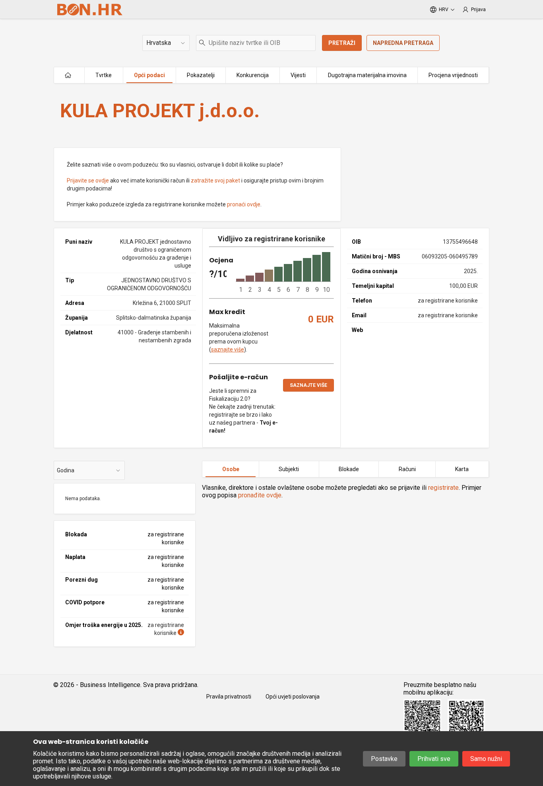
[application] (283, 273)
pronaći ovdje (243, 204)
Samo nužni (486, 759)
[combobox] (256, 43)
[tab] (230, 469)
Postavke (384, 759)
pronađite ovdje (259, 495)
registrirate (443, 487)
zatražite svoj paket (215, 180)
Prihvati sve (433, 759)
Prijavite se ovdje (88, 180)
